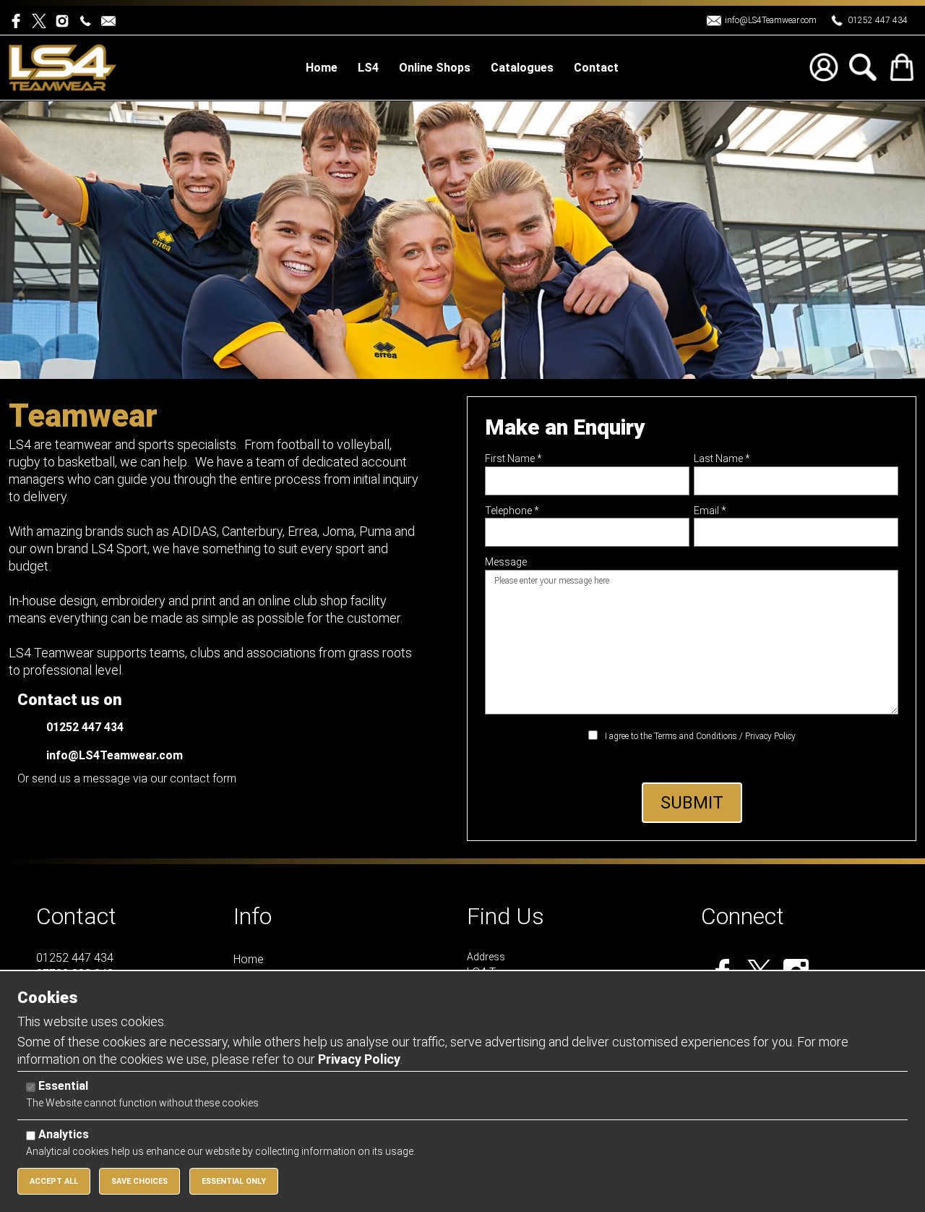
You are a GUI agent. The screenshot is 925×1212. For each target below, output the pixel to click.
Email (710, 510)
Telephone (512, 510)
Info (252, 916)
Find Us (505, 916)
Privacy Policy (770, 736)
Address (486, 957)
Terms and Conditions (695, 736)
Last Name (722, 458)
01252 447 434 (878, 20)
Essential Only (234, 1181)
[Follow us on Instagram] (65, 19)
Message (506, 562)
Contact (76, 916)
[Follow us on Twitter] (43, 19)
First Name (513, 458)
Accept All (54, 1181)
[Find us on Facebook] (20, 19)
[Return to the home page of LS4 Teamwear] (63, 67)
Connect (742, 916)
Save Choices (139, 1181)
